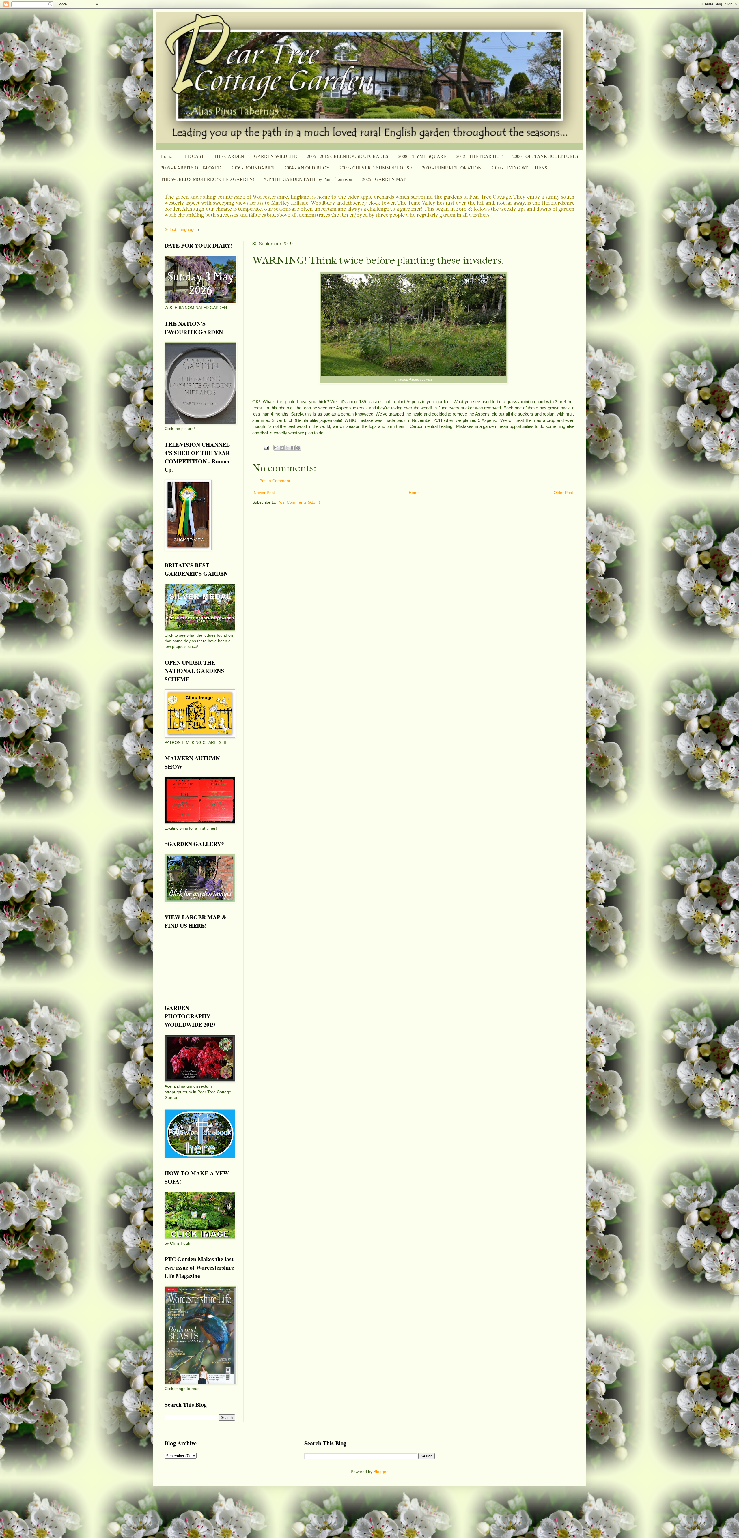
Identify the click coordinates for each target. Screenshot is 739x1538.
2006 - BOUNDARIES (253, 167)
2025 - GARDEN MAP (384, 179)
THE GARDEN (229, 156)
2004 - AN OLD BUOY (307, 167)
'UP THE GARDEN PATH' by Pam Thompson (308, 179)
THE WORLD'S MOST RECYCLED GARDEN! (207, 179)
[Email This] (276, 448)
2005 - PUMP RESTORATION (452, 167)
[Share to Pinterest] (298, 448)
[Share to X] (287, 448)
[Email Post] (266, 448)
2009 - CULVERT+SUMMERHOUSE (375, 167)
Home (166, 156)
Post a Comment (275, 480)
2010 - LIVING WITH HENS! (520, 167)
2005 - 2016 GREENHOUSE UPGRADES (347, 156)
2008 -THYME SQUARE (422, 156)
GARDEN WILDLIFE (275, 156)
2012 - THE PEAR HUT (479, 156)
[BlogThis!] (282, 448)
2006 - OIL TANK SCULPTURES (545, 156)
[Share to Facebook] (293, 448)
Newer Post (264, 492)
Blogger (380, 1471)
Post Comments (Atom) (298, 502)
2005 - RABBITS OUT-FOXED (191, 167)
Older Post (563, 492)
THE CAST (193, 156)
